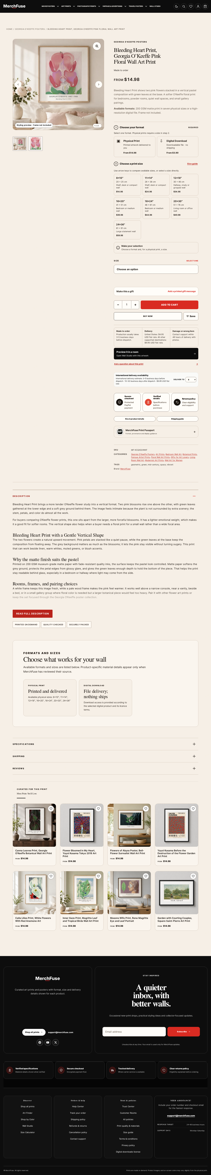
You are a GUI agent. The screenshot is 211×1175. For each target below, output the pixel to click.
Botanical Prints (190, 454)
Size (116, 261)
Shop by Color (27, 1119)
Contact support (78, 1139)
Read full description (32, 613)
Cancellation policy (78, 1132)
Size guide (192, 163)
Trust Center (128, 1106)
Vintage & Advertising (112, 6)
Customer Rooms (128, 1113)
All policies (128, 1119)
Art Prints (66, 6)
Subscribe (182, 1031)
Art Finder (27, 1113)
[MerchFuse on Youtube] (47, 1042)
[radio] (134, 146)
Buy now (148, 316)
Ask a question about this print (156, 364)
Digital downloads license (128, 1151)
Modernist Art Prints (154, 460)
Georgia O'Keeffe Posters (30, 29)
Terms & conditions (128, 1139)
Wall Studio (155, 6)
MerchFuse (125, 469)
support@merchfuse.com (60, 1032)
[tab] (20, 144)
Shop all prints (27, 1106)
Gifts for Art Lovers (180, 457)
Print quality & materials (128, 1126)
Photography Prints (86, 6)
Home (9, 29)
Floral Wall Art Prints (160, 457)
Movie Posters (48, 6)
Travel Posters (136, 6)
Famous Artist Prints (140, 457)
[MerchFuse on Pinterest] (40, 1042)
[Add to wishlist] (51, 809)
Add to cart (169, 304)
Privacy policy (128, 1145)
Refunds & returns (78, 1126)
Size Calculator (28, 1132)
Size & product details (134, 419)
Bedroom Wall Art (173, 454)
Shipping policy (78, 1119)
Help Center (78, 1106)
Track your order (78, 1113)
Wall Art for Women (173, 460)
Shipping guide (177, 419)
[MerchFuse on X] (55, 1042)
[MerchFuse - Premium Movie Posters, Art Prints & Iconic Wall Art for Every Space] (14, 6)
